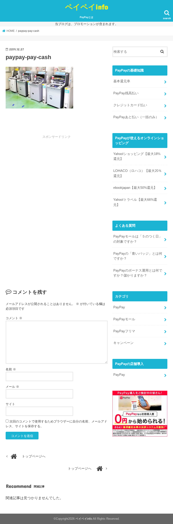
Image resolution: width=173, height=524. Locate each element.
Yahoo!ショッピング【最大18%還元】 (136, 156)
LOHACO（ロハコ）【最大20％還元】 (137, 173)
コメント (14, 318)
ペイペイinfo (86, 6)
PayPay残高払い (126, 93)
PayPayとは (86, 17)
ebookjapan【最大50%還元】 (135, 187)
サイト (10, 404)
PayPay (119, 307)
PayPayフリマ (124, 331)
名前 (11, 369)
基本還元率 (121, 81)
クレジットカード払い (130, 105)
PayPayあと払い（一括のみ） (136, 117)
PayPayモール (124, 319)
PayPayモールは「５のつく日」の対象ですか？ (137, 239)
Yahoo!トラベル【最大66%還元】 (135, 202)
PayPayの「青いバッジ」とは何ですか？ (137, 256)
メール (12, 386)
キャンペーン (123, 343)
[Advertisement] (57, 173)
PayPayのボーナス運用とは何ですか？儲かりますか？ (137, 273)
